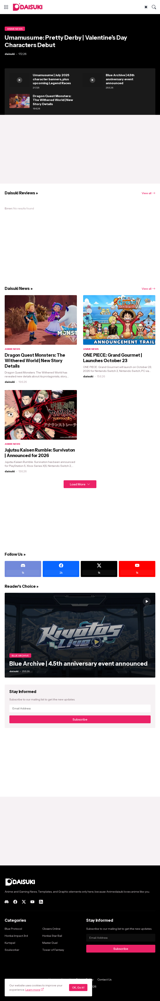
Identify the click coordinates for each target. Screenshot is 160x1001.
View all (146, 193)
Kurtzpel (10, 943)
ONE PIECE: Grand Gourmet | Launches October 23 (112, 358)
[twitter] (24, 902)
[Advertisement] (80, 149)
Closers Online (51, 928)
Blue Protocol (13, 928)
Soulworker (12, 950)
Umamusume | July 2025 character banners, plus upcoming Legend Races (52, 79)
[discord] (7, 902)
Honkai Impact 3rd (16, 936)
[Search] (154, 7)
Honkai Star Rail (52, 936)
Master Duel (50, 943)
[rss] (41, 902)
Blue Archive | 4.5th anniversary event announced (120, 79)
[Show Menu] (6, 7)
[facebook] (15, 902)
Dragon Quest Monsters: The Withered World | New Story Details (53, 100)
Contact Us (104, 979)
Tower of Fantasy (53, 950)
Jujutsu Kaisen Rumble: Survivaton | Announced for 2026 (40, 452)
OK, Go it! (78, 987)
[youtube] (32, 902)
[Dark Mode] (146, 7)
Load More (77, 484)
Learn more (32, 989)
